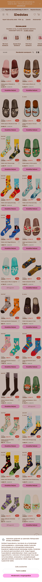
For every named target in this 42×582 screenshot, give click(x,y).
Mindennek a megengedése (21, 575)
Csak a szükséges (21, 566)
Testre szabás (21, 571)
